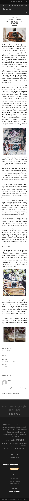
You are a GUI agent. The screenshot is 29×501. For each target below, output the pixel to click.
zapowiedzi (9, 448)
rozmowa (24, 443)
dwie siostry (21, 427)
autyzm (17, 424)
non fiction (11, 437)
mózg (21, 434)
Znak (17, 449)
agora (5, 425)
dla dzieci (9, 427)
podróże (10, 440)
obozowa (24, 437)
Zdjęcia (14, 361)
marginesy (6, 434)
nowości (18, 437)
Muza (18, 434)
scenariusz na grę (6, 446)
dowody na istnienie (15, 427)
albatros (9, 424)
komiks (5, 432)
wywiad (23, 446)
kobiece (22, 429)
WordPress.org (14, 483)
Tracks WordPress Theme (8, 499)
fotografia (5, 366)
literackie (21, 432)
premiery (6, 443)
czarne (4, 427)
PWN (17, 443)
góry (25, 427)
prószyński (13, 443)
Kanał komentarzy (14, 481)
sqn (11, 446)
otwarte (6, 440)
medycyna (12, 434)
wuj (19, 446)
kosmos (10, 432)
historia (9, 429)
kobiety (25, 429)
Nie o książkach (14, 17)
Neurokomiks (6, 350)
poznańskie (18, 440)
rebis (20, 443)
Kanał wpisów (14, 480)
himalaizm (5, 429)
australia (13, 424)
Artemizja (5, 355)
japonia (18, 429)
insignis (14, 429)
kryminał (16, 432)
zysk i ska (22, 449)
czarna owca (23, 424)
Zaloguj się (14, 478)
